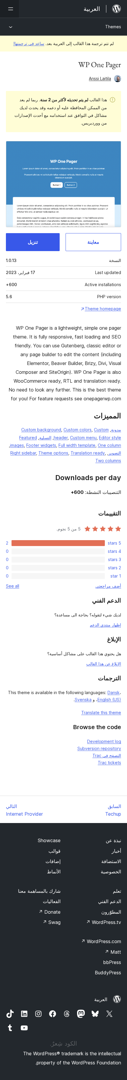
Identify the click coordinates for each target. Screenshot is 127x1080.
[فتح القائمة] (9, 9)
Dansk (114, 692)
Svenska (83, 699)
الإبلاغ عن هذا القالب (103, 663)
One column (109, 445)
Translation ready (88, 452)
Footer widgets (41, 445)
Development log (104, 741)
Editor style (110, 437)
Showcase (49, 840)
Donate (49, 912)
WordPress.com (101, 941)
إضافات (53, 861)
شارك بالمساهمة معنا (39, 891)
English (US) (109, 699)
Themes (113, 26)
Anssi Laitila (100, 78)
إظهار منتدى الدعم (105, 624)
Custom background (41, 429)
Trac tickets (109, 762)
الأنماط (54, 872)
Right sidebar (23, 452)
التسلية (45, 437)
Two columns (108, 460)
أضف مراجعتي (108, 585)
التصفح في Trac (106, 755)
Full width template (76, 445)
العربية (100, 999)
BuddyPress (108, 973)
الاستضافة (111, 861)
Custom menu (83, 437)
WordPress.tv (103, 922)
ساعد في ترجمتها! (28, 43)
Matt (113, 952)
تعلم (117, 891)
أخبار (116, 851)
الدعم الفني (109, 901)
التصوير (114, 452)
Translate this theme (101, 712)
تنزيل (33, 242)
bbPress (112, 962)
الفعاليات (52, 901)
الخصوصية (111, 872)
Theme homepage (103, 308)
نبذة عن (113, 840)
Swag (52, 922)
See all (12, 585)
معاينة (93, 242)
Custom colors (78, 429)
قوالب (54, 851)
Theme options (53, 452)
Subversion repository (99, 748)
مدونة (116, 429)
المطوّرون (111, 912)
